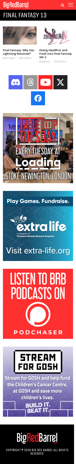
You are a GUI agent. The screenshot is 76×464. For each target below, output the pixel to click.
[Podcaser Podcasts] (38, 338)
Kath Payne (9, 58)
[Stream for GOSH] (38, 415)
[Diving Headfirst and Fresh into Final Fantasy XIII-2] (56, 35)
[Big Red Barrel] (16, 8)
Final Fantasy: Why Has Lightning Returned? (18, 51)
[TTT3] (38, 182)
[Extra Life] (38, 260)
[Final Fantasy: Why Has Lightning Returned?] (20, 35)
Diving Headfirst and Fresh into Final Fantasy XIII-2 (55, 53)
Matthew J (44, 61)
